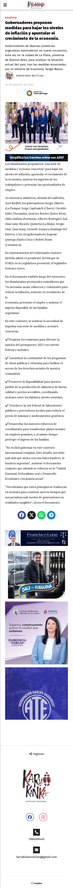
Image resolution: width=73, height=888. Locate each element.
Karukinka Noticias (30, 75)
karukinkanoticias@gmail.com (36, 857)
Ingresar (38, 754)
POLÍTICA (11, 17)
